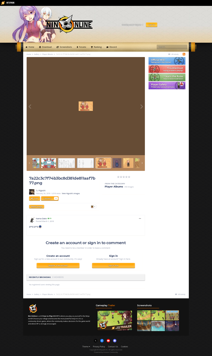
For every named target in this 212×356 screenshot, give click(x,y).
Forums (82, 47)
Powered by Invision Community (106, 352)
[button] (29, 163)
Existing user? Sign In (132, 25)
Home (31, 47)
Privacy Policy (99, 346)
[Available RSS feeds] (184, 54)
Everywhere (175, 47)
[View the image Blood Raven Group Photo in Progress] (85, 163)
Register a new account (58, 265)
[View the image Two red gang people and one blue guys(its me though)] (117, 163)
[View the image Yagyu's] (48, 163)
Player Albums (114, 186)
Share (35, 198)
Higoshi (42, 190)
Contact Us (113, 346)
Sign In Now (113, 265)
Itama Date (41, 218)
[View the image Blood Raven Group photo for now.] (66, 163)
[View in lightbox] (86, 106)
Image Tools (134, 150)
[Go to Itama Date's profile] (31, 220)
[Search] (185, 47)
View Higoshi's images (71, 193)
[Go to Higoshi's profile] (31, 192)
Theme (85, 346)
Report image (36, 206)
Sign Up (151, 24)
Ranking (97, 47)
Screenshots (65, 47)
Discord (113, 47)
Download (47, 47)
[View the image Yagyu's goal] (36, 163)
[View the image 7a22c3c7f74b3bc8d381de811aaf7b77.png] (103, 163)
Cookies (124, 346)
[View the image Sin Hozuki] (128, 163)
